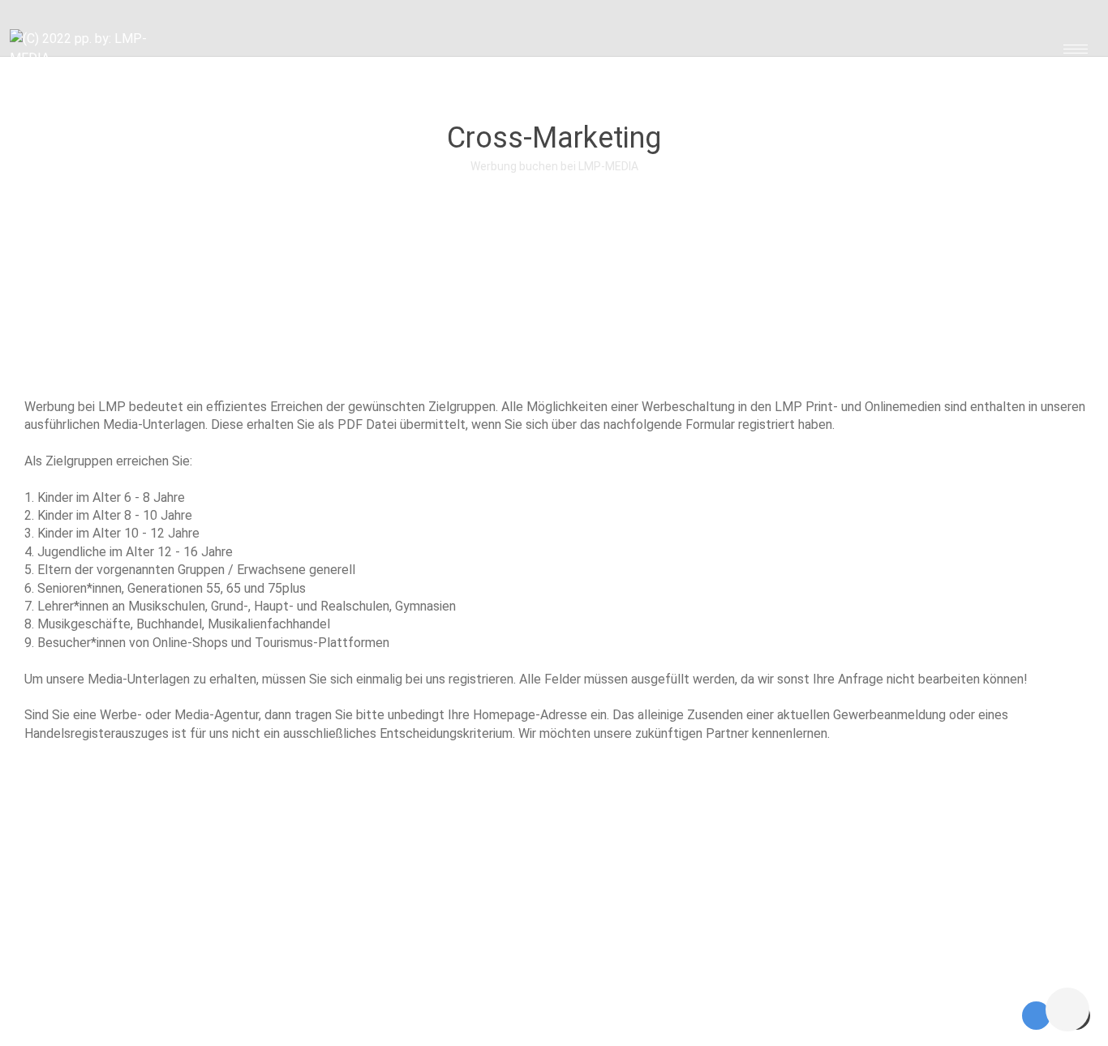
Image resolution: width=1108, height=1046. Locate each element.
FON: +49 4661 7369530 (452, 1015)
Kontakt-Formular (280, 1015)
